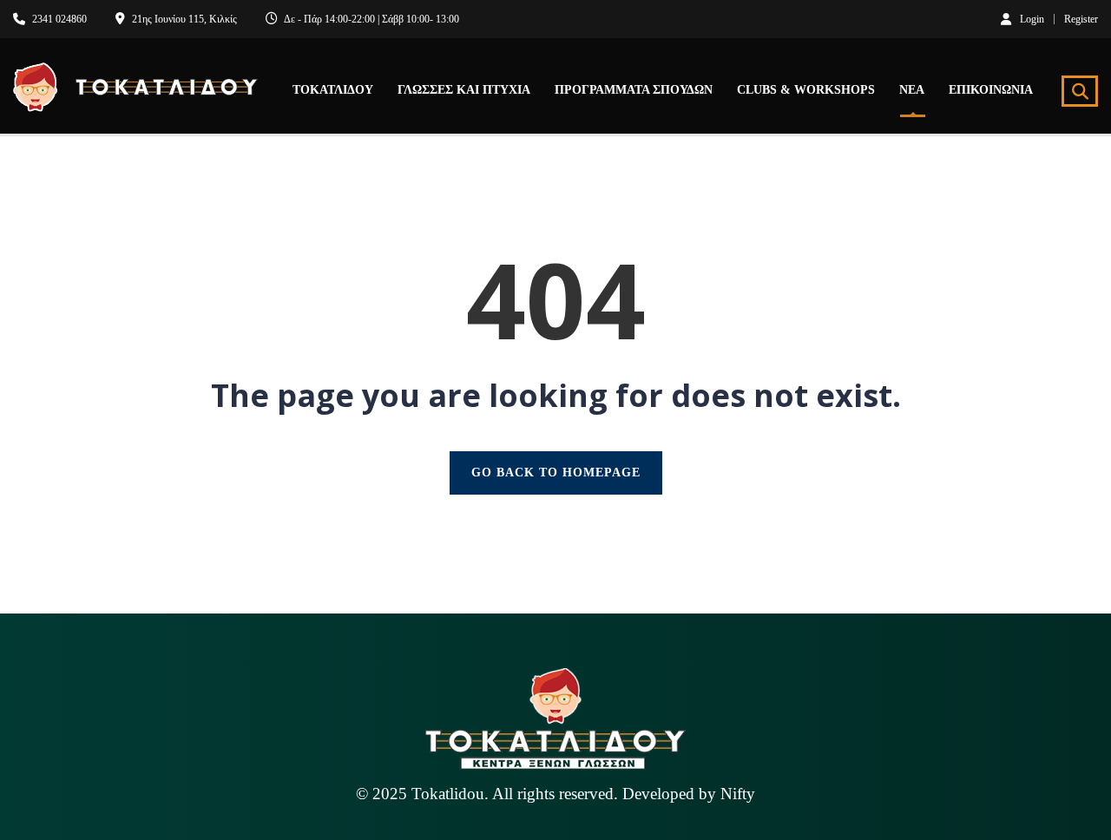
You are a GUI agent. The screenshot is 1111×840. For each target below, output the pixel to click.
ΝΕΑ (911, 89)
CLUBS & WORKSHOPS (806, 89)
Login (1032, 18)
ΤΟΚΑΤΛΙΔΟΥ (333, 89)
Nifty (737, 793)
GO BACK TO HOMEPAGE (556, 472)
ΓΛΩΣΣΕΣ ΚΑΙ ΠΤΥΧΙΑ (464, 89)
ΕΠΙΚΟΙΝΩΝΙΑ (991, 89)
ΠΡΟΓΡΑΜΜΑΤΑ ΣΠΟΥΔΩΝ (634, 89)
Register (1081, 19)
